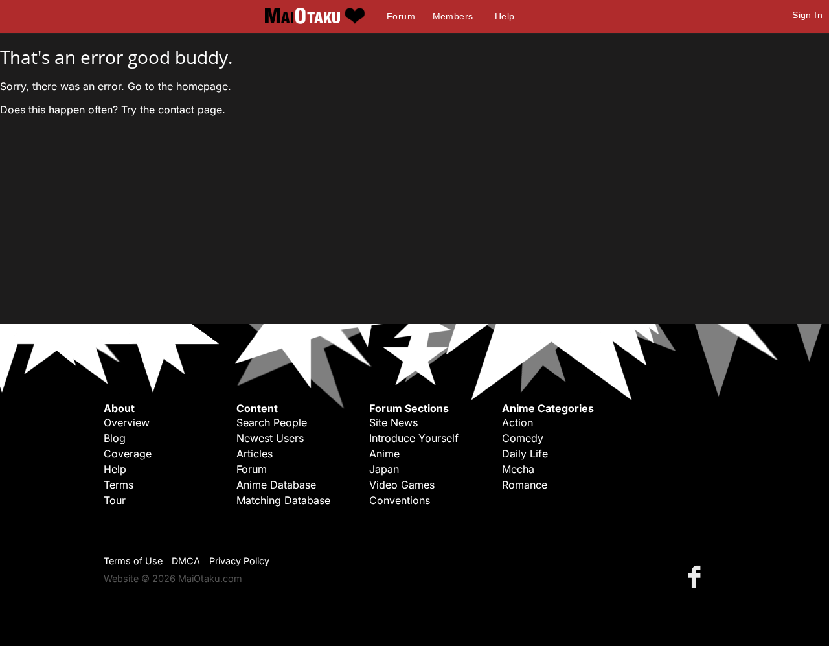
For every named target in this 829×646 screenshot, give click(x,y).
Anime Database (276, 484)
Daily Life (525, 453)
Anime (384, 453)
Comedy (522, 438)
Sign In (807, 15)
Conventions (399, 500)
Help (505, 16)
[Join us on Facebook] (696, 576)
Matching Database (283, 500)
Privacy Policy (239, 560)
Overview (127, 422)
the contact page (181, 109)
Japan (384, 469)
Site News (393, 422)
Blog (115, 438)
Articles (254, 453)
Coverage (128, 453)
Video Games (402, 484)
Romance (524, 484)
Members (453, 16)
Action (517, 422)
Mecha (518, 469)
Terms (118, 484)
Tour (115, 500)
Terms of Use (133, 560)
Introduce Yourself (414, 438)
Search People (271, 422)
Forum (401, 16)
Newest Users (270, 438)
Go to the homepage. (179, 86)
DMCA (186, 560)
